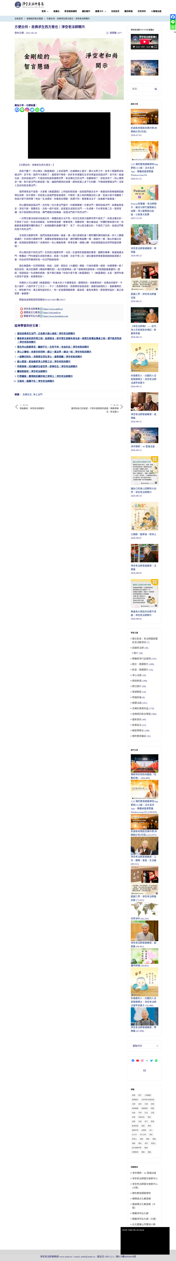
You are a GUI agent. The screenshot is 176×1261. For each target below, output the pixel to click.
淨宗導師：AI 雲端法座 (144, 1173)
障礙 (143, 1152)
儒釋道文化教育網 (141, 1198)
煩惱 (141, 1139)
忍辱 (152, 1113)
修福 (133, 1095)
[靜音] (152, 47)
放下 (146, 1121)
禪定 (139, 1143)
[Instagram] (27, 110)
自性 (146, 1143)
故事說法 (136, 725)
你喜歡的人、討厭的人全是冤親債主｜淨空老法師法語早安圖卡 (143, 1002)
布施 (133, 1113)
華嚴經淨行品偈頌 (141, 658)
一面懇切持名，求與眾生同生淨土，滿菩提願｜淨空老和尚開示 (49, 356)
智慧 (143, 1126)
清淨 (150, 1135)
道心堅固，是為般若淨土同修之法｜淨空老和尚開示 (43, 361)
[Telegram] (42, 110)
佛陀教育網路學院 (141, 1193)
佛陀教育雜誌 (139, 736)
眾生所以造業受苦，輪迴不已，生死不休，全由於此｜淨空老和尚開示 (53, 347)
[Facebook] (17, 110)
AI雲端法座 (156, 11)
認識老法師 (138, 648)
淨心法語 (136, 675)
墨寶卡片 (99, 11)
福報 (154, 1139)
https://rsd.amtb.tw (52, 312)
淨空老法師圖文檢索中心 (145, 1178)
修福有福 (136, 697)
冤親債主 (135, 1100)
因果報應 (135, 1108)
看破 (147, 1139)
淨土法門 (37, 394)
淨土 (150, 1130)
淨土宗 (134, 1135)
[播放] (134, 47)
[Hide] (175, 32)
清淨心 (134, 1139)
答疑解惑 (136, 692)
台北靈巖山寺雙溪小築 (143, 1224)
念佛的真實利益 (140, 708)
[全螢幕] (155, 47)
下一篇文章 (95, 408)
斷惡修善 (135, 1126)
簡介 (136, 653)
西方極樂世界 (136, 1148)
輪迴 (146, 1148)
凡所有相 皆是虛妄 (147, 1100)
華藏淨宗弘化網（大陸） (145, 1219)
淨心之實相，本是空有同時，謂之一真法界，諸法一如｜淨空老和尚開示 (54, 352)
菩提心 (153, 1143)
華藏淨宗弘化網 (140, 1213)
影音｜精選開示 (140, 669)
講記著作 (86, 11)
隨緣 (149, 1152)
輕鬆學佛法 (138, 730)
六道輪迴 (148, 1095)
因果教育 (144, 1108)
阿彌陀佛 (135, 1152)
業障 (149, 1126)
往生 (146, 1113)
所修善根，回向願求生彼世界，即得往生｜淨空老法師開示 (47, 366)
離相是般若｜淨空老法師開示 (32, 371)
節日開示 (136, 686)
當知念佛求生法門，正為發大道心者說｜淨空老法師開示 (46, 333)
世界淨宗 (142, 11)
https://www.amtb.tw (53, 309)
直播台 (56, 11)
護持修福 (128, 11)
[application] (144, 42)
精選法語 (136, 703)
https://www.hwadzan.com (55, 316)
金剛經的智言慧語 (34, 18)
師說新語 (136, 681)
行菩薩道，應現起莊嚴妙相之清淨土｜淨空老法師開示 (45, 376)
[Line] (22, 110)
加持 (139, 1104)
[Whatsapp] (37, 110)
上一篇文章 (32, 406)
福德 (133, 1143)
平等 (139, 1113)
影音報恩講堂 (71, 11)
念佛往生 (27, 394)
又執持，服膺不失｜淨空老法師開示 (35, 381)
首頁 (44, 11)
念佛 (133, 1117)
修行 (139, 1095)
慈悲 (149, 1117)
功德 (133, 1104)
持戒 (139, 1121)
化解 (146, 1104)
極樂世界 (135, 1130)
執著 (152, 1108)
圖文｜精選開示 (140, 664)
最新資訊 (136, 719)
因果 (152, 1104)
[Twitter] (32, 110)
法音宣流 (115, 11)
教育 (152, 1121)
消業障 (143, 1130)
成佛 (133, 1121)
